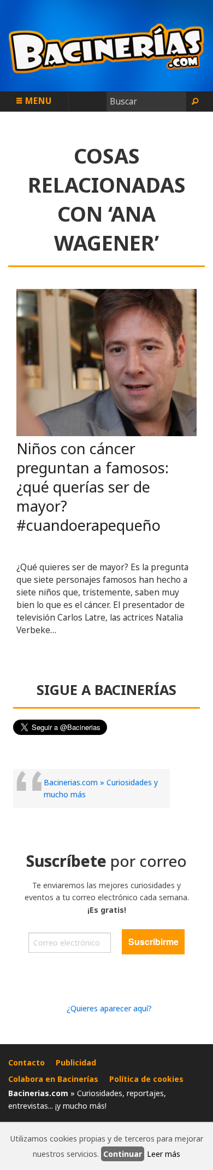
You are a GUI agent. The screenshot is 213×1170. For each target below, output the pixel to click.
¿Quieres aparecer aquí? (109, 1008)
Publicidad (76, 1062)
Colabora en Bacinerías (53, 1079)
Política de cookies (146, 1079)
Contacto (26, 1062)
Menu (37, 101)
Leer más (163, 1154)
